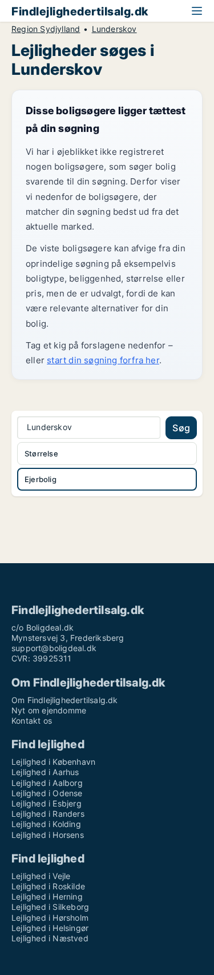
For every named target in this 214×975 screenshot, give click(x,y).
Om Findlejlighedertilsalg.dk (64, 700)
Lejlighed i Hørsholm (49, 917)
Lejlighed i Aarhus (45, 772)
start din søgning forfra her (103, 360)
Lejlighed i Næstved (49, 938)
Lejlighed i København (53, 762)
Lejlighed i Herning (47, 896)
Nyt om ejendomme (48, 710)
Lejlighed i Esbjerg (46, 803)
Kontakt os (31, 720)
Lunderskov (114, 29)
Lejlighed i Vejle (40, 876)
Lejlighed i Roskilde (48, 886)
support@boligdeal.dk (53, 648)
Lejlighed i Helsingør (49, 928)
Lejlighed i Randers (47, 813)
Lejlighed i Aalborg (47, 783)
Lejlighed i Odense (47, 793)
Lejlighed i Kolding (46, 824)
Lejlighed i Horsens (47, 835)
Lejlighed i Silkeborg (50, 907)
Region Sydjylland (45, 29)
